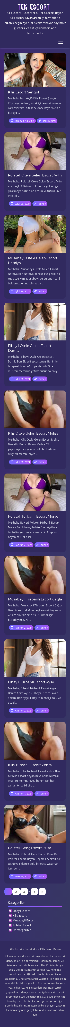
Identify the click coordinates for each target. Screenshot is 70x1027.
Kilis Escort (20, 916)
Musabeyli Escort (23, 920)
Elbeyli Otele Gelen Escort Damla (29, 348)
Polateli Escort (22, 925)
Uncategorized (22, 930)
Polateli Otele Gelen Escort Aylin (35, 175)
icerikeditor (49, 120)
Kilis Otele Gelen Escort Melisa (33, 433)
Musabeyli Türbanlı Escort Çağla (35, 599)
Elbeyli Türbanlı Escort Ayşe (31, 682)
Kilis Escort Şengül (23, 92)
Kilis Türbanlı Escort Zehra (30, 765)
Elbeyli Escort (21, 911)
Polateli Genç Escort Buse (29, 848)
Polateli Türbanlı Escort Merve (33, 516)
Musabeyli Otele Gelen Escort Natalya (32, 260)
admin (42, 203)
